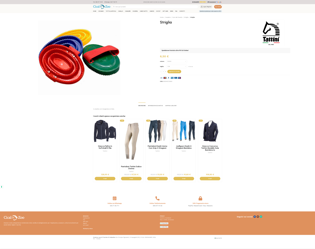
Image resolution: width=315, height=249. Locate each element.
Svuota (191, 66)
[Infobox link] (98, 2)
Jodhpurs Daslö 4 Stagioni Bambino (184, 147)
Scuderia (168, 17)
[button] (207, 2)
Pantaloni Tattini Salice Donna (131, 167)
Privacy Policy (165, 223)
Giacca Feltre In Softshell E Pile (105, 147)
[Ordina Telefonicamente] (157, 198)
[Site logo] (101, 6)
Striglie (186, 17)
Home (162, 17)
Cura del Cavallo (177, 17)
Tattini (105, 151)
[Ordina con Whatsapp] (115, 198)
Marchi (85, 223)
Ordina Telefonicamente (158, 203)
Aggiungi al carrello (174, 71)
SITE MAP (86, 225)
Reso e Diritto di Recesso (167, 219)
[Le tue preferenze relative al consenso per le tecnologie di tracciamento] (1, 186)
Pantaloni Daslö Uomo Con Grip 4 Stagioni (157, 147)
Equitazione (86, 218)
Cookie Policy (165, 226)
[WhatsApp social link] (261, 216)
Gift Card (85, 221)
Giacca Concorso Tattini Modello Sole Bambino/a (210, 148)
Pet (84, 219)
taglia (161, 66)
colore (162, 61)
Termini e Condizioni (165, 218)
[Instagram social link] (258, 216)
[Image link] (14, 217)
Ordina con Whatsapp (115, 203)
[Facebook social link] (254, 216)
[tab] (142, 105)
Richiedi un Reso (88, 228)
